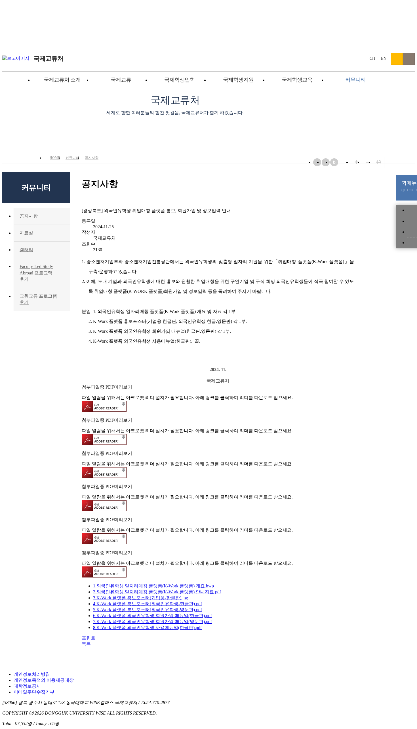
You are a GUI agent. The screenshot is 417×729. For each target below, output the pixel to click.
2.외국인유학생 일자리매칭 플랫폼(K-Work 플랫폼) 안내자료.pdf (157, 591)
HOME (55, 158)
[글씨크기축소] (368, 162)
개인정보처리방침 (32, 674)
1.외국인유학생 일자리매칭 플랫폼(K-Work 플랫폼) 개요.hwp (153, 585)
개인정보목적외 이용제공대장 (44, 680)
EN (383, 58)
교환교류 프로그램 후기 (38, 299)
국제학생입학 (179, 80)
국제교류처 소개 (62, 80)
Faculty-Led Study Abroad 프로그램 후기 (36, 273)
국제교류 (121, 80)
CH (372, 58)
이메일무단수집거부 (34, 692)
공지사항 (91, 158)
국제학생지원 (238, 80)
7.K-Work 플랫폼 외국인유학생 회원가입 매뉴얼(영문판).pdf (152, 621)
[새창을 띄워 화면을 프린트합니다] (378, 162)
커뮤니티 (355, 80)
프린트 (88, 638)
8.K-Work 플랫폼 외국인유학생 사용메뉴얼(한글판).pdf (147, 627)
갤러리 (26, 249)
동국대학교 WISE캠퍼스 (397, 59)
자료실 (26, 233)
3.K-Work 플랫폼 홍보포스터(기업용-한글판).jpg (140, 597)
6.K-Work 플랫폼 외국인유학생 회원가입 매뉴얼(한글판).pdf (152, 615)
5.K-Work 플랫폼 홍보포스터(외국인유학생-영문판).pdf (147, 609)
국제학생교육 (297, 80)
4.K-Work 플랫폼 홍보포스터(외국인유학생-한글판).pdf (147, 603)
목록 (86, 643)
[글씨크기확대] (357, 162)
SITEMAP (409, 59)
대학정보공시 (27, 686)
